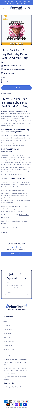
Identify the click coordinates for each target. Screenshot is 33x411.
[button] (3, 8)
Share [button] (5, 232)
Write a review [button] (16, 254)
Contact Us (7, 325)
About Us (6, 321)
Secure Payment (9, 349)
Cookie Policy (8, 345)
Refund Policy (8, 333)
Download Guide (9, 329)
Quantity (3, 77)
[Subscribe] (26, 293)
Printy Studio (13, 407)
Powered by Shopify (22, 407)
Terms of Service (9, 341)
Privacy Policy (8, 337)
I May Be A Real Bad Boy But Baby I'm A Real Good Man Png (14, 102)
